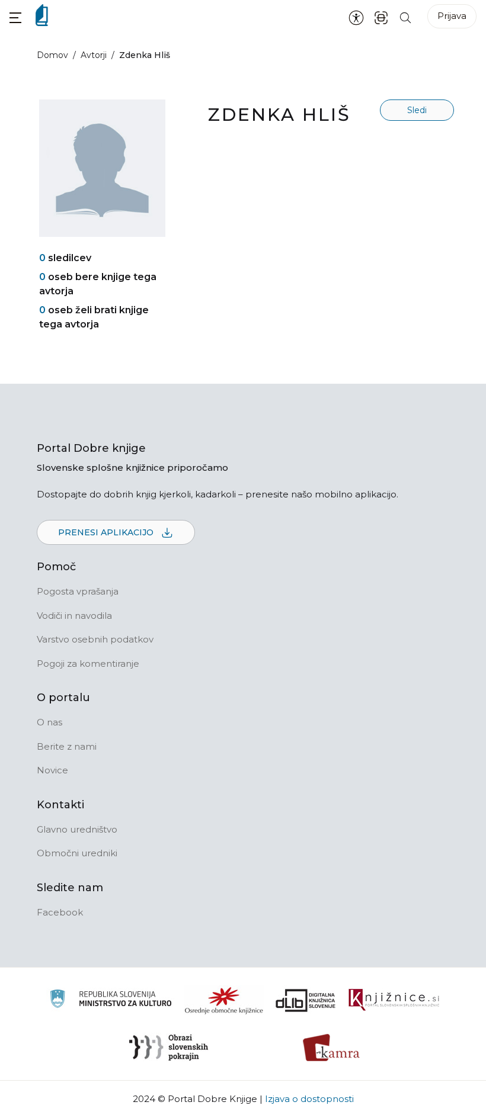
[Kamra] (331, 1047)
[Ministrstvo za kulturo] (110, 1000)
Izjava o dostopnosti (309, 1098)
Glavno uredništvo (77, 829)
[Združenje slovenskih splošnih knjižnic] (394, 1000)
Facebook (60, 912)
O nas (49, 722)
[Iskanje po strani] (405, 17)
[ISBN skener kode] (381, 17)
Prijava (451, 15)
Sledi (417, 110)
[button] (15, 17)
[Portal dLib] (305, 1000)
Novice (52, 770)
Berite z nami (67, 746)
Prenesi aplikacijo (107, 532)
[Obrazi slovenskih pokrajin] (168, 1047)
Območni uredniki (77, 853)
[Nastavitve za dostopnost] (356, 17)
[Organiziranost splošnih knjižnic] (224, 1000)
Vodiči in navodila (74, 615)
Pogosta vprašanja (78, 591)
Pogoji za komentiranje (88, 663)
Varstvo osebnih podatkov (95, 639)
